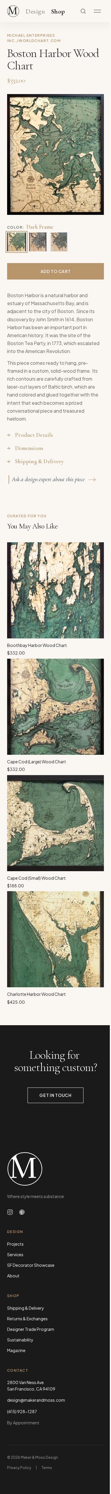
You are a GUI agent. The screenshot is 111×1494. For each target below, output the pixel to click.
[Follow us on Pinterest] (22, 1212)
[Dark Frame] (16, 241)
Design (35, 11)
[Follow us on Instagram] (10, 1212)
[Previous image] (18, 154)
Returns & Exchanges (27, 1318)
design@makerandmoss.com (36, 1400)
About (13, 1275)
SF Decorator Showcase (30, 1265)
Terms (46, 1467)
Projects (15, 1244)
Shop (58, 11)
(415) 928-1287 (22, 1411)
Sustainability (20, 1339)
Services (15, 1254)
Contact (17, 1370)
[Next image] (93, 154)
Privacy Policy (19, 1467)
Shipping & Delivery (25, 1308)
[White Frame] (59, 241)
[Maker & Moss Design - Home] (55, 1169)
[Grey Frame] (37, 241)
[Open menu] (97, 11)
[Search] (83, 11)
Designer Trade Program (30, 1329)
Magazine (16, 1350)
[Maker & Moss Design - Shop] (13, 11)
